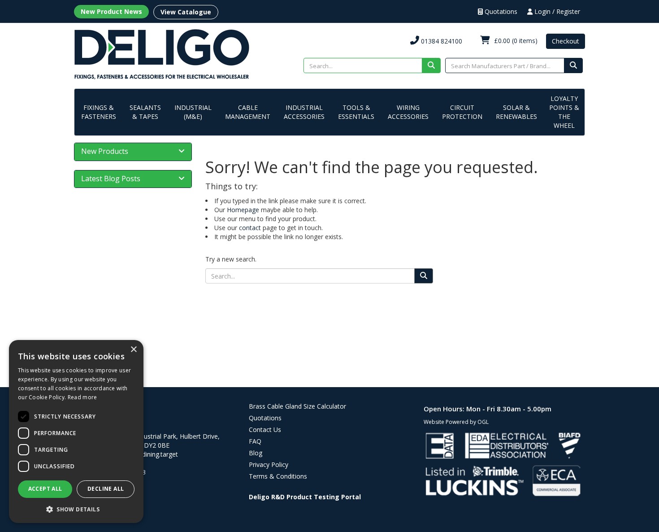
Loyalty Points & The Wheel (564, 112)
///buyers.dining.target (146, 454)
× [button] (133, 349)
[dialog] (76, 431)
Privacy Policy (268, 464)
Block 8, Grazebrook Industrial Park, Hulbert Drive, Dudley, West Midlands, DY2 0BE (147, 440)
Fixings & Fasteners (98, 112)
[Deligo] (161, 53)
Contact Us (265, 429)
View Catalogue (185, 12)
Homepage (243, 209)
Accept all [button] (45, 489)
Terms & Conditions (278, 476)
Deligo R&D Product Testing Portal (305, 497)
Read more (82, 397)
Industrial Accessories (304, 112)
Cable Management (247, 112)
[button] (76, 509)
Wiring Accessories (408, 112)
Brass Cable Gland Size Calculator (297, 406)
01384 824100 (440, 41)
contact (250, 227)
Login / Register (556, 11)
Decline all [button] (105, 489)
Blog (255, 453)
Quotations (500, 11)
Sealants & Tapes (145, 112)
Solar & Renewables (516, 112)
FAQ (255, 441)
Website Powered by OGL (456, 422)
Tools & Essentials (356, 112)
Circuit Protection (462, 112)
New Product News (111, 11)
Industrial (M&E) (193, 112)
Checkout (565, 41)
